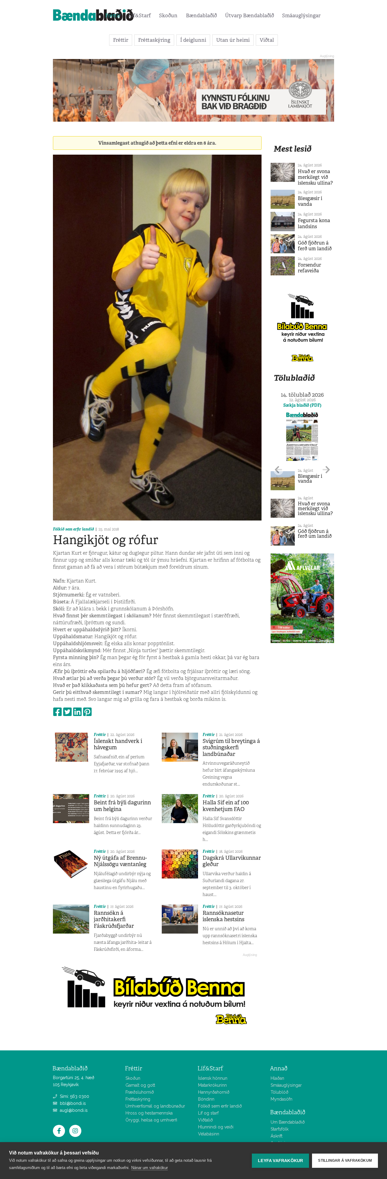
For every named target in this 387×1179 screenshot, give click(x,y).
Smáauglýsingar (301, 15)
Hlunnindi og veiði (215, 1127)
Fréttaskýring (154, 40)
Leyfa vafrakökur (280, 1160)
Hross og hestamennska (149, 1113)
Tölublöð (279, 1092)
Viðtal (267, 40)
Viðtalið (205, 1120)
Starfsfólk (279, 1129)
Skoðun (168, 15)
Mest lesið (292, 148)
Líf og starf (208, 1113)
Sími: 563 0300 (74, 1096)
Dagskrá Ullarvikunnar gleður (232, 861)
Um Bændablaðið (288, 1122)
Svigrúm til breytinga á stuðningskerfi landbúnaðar (231, 747)
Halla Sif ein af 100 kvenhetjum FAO (226, 806)
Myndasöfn (281, 1099)
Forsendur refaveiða (309, 268)
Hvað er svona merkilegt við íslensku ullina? (315, 177)
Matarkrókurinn (212, 1085)
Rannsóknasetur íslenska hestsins (223, 916)
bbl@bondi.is (72, 1103)
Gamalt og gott (140, 1085)
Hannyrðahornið (213, 1092)
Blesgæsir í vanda (310, 201)
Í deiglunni (193, 40)
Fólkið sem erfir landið (73, 529)
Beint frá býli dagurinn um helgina (122, 806)
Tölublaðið (294, 378)
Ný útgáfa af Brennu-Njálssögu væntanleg (120, 861)
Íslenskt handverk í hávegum (118, 744)
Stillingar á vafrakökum (345, 1160)
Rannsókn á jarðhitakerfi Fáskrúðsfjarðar (114, 919)
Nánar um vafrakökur (149, 1167)
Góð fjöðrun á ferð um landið (315, 246)
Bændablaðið (201, 15)
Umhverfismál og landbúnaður (155, 1106)
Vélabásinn (208, 1133)
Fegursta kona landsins (314, 223)
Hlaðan (277, 1078)
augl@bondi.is (73, 1110)
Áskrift (276, 1136)
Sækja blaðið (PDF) (302, 405)
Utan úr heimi (233, 40)
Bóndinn (206, 1099)
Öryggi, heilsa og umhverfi (151, 1120)
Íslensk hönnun (212, 1078)
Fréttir (112, 15)
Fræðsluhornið (139, 1092)
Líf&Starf (139, 15)
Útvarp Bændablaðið (249, 15)
